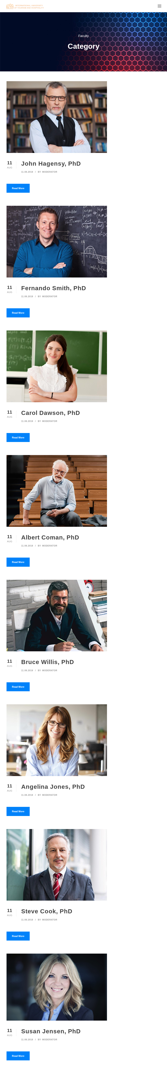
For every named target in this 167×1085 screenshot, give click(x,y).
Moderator (49, 172)
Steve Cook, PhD (46, 911)
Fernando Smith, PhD (53, 288)
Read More (18, 188)
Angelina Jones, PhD (53, 786)
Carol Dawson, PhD (50, 413)
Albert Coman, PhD (50, 537)
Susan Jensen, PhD (51, 1031)
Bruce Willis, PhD (47, 662)
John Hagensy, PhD (51, 163)
